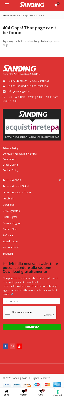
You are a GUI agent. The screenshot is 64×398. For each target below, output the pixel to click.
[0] (55, 5)
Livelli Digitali (10, 216)
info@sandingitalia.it (19, 91)
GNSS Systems (11, 210)
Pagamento (9, 159)
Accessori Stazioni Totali (17, 192)
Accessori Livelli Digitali (16, 186)
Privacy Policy (10, 148)
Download (9, 204)
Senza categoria (12, 223)
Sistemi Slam (10, 229)
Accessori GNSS (12, 180)
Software (8, 235)
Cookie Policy (10, 170)
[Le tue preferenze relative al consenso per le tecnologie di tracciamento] (57, 391)
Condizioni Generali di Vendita (20, 153)
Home (6, 15)
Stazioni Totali (11, 247)
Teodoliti (8, 253)
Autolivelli (8, 198)
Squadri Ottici (10, 241)
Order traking (10, 164)
